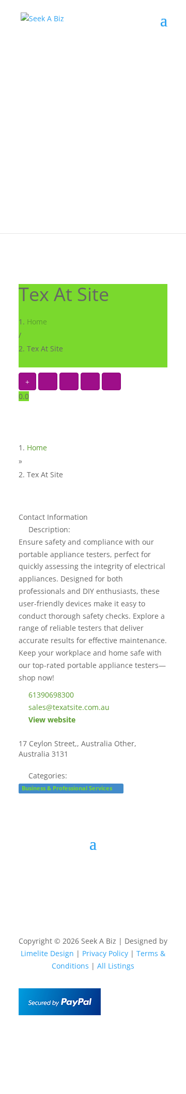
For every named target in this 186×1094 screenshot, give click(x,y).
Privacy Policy (105, 953)
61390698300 (51, 695)
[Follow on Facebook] (72, 1040)
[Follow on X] (93, 1040)
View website (51, 719)
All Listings (115, 966)
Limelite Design (47, 953)
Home (37, 321)
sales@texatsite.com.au (69, 707)
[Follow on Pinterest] (113, 1040)
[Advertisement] (93, 140)
